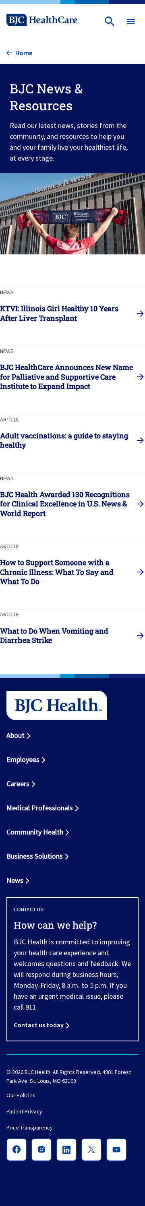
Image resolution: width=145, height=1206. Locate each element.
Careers (17, 783)
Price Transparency (29, 1127)
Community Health (34, 831)
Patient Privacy (24, 1111)
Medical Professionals (39, 807)
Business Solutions (34, 856)
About (15, 735)
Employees (22, 759)
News (14, 880)
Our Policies (20, 1095)
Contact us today (39, 1025)
